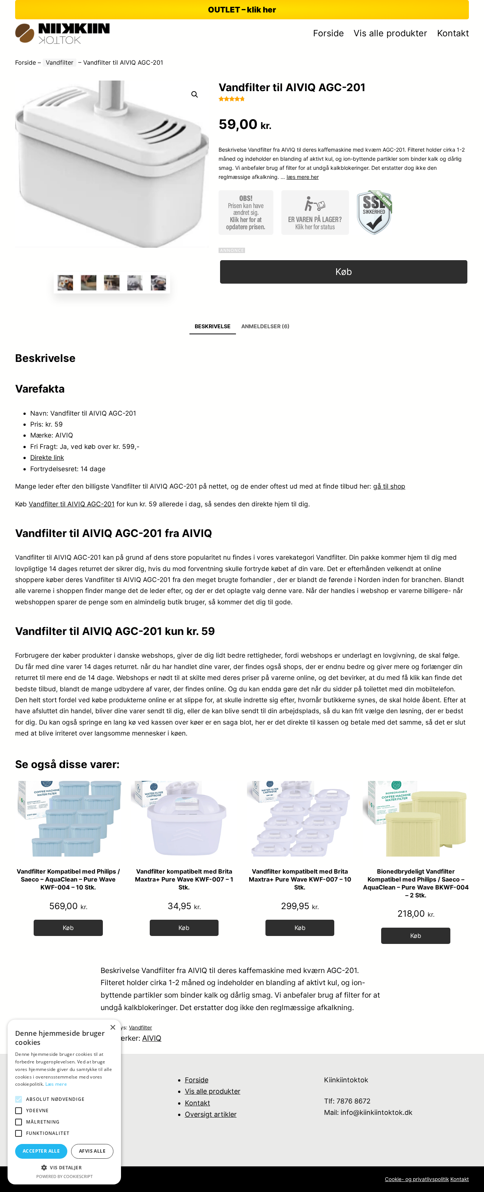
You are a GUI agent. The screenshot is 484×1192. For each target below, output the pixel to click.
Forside (25, 62)
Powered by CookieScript (64, 1176)
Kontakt (197, 1103)
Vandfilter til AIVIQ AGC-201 (72, 504)
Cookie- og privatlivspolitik (417, 1179)
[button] (195, 94)
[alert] (64, 1102)
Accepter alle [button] (41, 1151)
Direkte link (47, 457)
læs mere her (303, 177)
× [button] (112, 1028)
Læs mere (56, 1084)
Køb (343, 271)
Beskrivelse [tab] (213, 326)
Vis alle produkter (212, 1091)
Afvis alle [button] (92, 1151)
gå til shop (389, 486)
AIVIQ (151, 1038)
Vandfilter (59, 62)
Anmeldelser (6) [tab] (265, 326)
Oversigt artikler (211, 1114)
